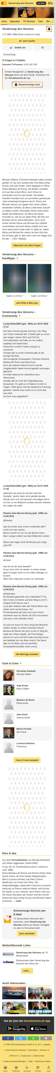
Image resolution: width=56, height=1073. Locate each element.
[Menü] (50, 3)
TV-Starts (38, 1071)
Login (49, 1071)
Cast (40, 21)
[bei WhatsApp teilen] (33, 1038)
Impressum (26, 1056)
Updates (47, 1044)
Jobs (31, 1061)
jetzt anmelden (27, 933)
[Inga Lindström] (14, 1008)
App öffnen (41, 3)
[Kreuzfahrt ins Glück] (14, 993)
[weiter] (51, 21)
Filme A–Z (14, 1056)
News (5, 1071)
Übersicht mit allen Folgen (27, 245)
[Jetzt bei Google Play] (17, 1028)
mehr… (27, 971)
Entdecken (16, 1071)
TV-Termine (29, 21)
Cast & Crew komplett (27, 760)
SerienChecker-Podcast (15, 1050)
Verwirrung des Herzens (20, 3)
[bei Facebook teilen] (8, 1038)
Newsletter (32, 1050)
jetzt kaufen (29, 41)
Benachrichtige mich (29, 84)
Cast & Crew (10, 663)
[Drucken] (46, 1038)
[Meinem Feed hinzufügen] (49, 29)
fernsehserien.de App (37, 1020)
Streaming (27, 1071)
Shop (49, 21)
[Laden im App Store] (38, 1028)
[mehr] (16, 901)
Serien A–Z (44, 1050)
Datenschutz (39, 1056)
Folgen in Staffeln (13, 60)
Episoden (15, 21)
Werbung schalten (43, 1061)
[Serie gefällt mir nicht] (42, 48)
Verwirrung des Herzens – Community (19, 314)
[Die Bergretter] (40, 993)
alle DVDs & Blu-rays (27, 303)
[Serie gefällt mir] (17, 48)
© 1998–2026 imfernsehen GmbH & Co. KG (22, 1044)
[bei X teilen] (21, 1038)
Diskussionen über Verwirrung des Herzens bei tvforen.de (32, 962)
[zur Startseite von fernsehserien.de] (4, 3)
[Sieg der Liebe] (40, 1008)
